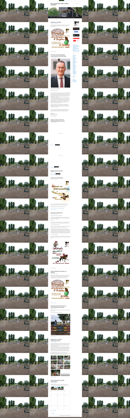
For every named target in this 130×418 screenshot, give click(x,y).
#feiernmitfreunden (55, 208)
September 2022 (74, 66)
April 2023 (74, 64)
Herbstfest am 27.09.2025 (56, 22)
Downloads (60, 17)
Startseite (52, 17)
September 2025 (74, 55)
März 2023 (74, 65)
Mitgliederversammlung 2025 (57, 170)
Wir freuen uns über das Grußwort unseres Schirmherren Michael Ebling (76, 47)
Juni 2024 (74, 59)
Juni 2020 (74, 70)
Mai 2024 (74, 60)
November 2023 (74, 61)
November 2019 (74, 72)
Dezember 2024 (74, 58)
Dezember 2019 (74, 71)
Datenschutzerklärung (73, 17)
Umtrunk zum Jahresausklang (57, 177)
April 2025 (74, 57)
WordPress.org (74, 81)
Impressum (69, 17)
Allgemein (55, 51)
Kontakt (57, 17)
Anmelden (74, 79)
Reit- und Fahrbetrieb (64, 17)
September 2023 (74, 62)
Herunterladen (57, 144)
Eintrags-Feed (74, 80)
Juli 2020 (74, 69)
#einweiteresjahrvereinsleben (61, 208)
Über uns (55, 17)
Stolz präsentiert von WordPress (67, 415)
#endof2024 (52, 208)
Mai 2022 (74, 67)
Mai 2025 (74, 56)
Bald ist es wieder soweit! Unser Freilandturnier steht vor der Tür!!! (76, 49)
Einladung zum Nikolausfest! (57, 212)
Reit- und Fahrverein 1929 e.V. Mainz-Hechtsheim (60, 4)
